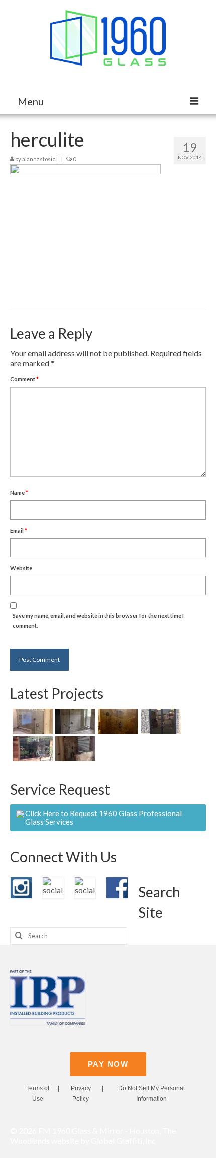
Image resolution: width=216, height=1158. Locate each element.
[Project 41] (74, 748)
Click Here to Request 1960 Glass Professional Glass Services (103, 817)
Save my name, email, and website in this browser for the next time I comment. (98, 620)
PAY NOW (108, 1064)
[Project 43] (159, 721)
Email (18, 530)
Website (21, 568)
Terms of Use (37, 1093)
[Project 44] (116, 721)
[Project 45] (74, 721)
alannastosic (38, 159)
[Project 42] (31, 748)
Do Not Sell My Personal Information (151, 1093)
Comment (24, 379)
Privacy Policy (81, 1093)
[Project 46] (31, 721)
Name (19, 492)
